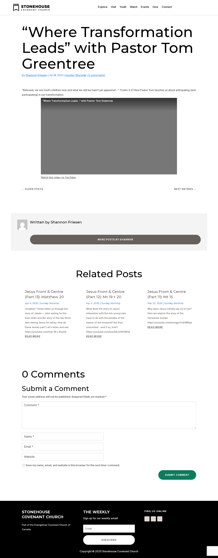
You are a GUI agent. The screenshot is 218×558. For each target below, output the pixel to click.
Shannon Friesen (36, 75)
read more (32, 336)
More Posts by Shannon (115, 239)
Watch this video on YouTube (58, 177)
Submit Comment (177, 475)
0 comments (96, 75)
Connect (167, 7)
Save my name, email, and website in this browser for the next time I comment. (73, 465)
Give (155, 7)
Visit (113, 7)
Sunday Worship (75, 75)
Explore (102, 7)
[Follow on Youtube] (159, 518)
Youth (123, 7)
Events (145, 7)
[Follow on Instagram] (153, 518)
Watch (133, 7)
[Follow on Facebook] (147, 518)
